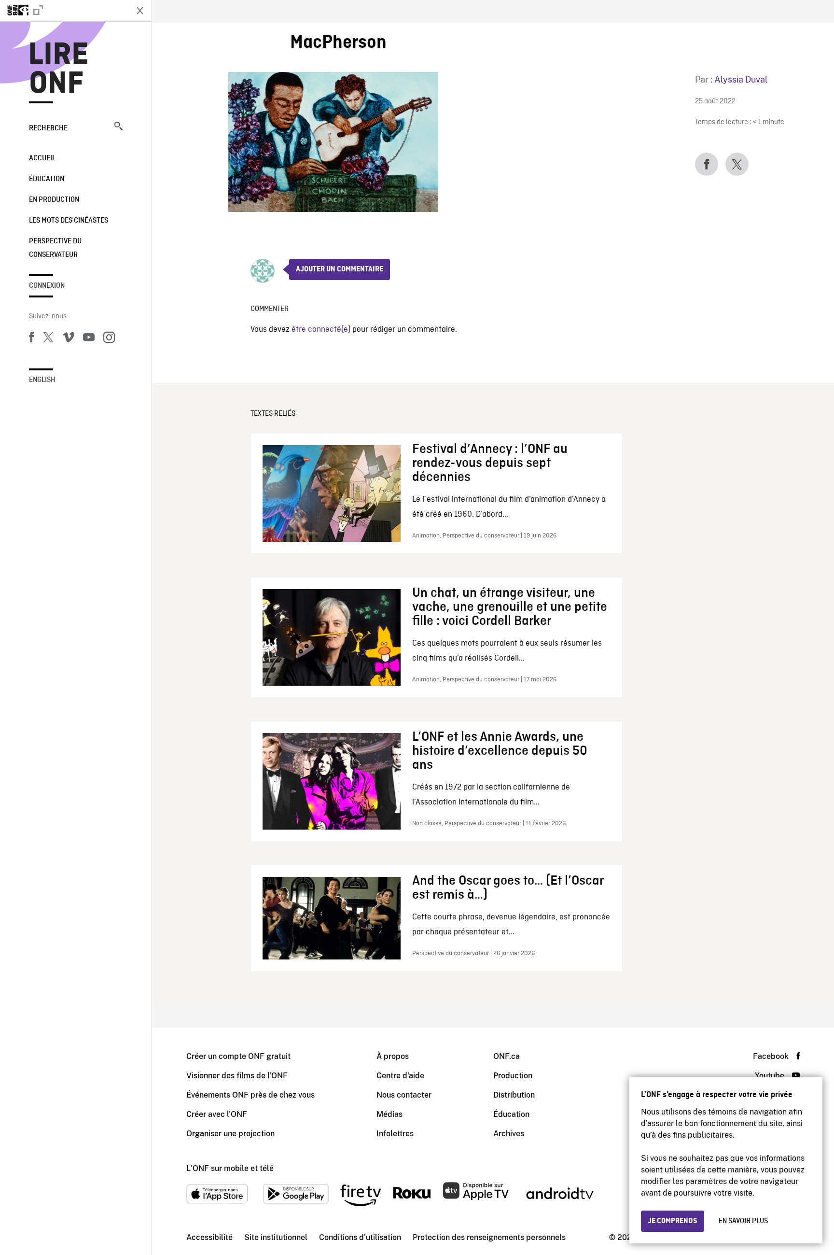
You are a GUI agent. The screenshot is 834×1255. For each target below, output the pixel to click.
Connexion (47, 286)
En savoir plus (743, 1221)
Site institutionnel (275, 1237)
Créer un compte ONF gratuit (238, 1056)
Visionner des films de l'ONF (237, 1075)
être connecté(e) (321, 329)
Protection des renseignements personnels (489, 1237)
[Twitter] (48, 339)
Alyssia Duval (740, 79)
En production (54, 200)
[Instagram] (109, 339)
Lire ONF (58, 70)
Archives (508, 1133)
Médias (389, 1114)
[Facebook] (31, 339)
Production (512, 1075)
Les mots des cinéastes (68, 221)
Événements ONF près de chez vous (250, 1095)
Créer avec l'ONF (216, 1114)
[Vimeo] (68, 339)
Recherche (48, 128)
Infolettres (395, 1133)
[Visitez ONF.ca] (63, 10)
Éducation (46, 179)
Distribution (514, 1095)
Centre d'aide (400, 1075)
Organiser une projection (230, 1133)
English (42, 380)
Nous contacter (403, 1095)
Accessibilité (209, 1237)
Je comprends (672, 1221)
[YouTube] (89, 339)
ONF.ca (506, 1056)
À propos (392, 1056)
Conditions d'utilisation (360, 1237)
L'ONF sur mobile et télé (230, 1168)
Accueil (42, 158)
